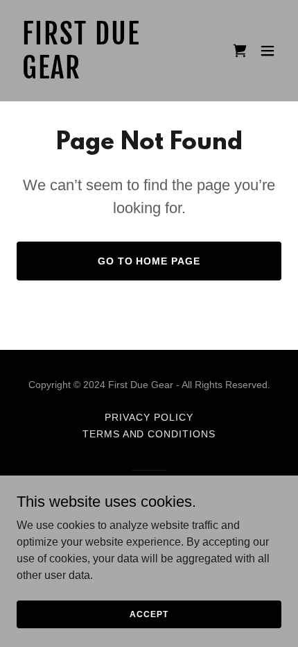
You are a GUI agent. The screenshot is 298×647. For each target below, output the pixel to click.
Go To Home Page (149, 261)
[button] (267, 51)
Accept (149, 614)
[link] (109, 75)
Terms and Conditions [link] (149, 433)
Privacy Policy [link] (149, 417)
